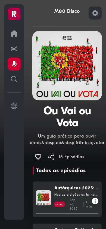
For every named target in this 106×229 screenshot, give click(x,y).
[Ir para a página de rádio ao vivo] (14, 48)
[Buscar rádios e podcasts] (14, 79)
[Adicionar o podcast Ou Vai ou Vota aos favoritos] (38, 156)
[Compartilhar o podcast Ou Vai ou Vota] (51, 156)
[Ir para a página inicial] (14, 33)
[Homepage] (14, 14)
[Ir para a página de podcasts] (14, 64)
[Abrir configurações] (95, 13)
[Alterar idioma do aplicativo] (14, 105)
